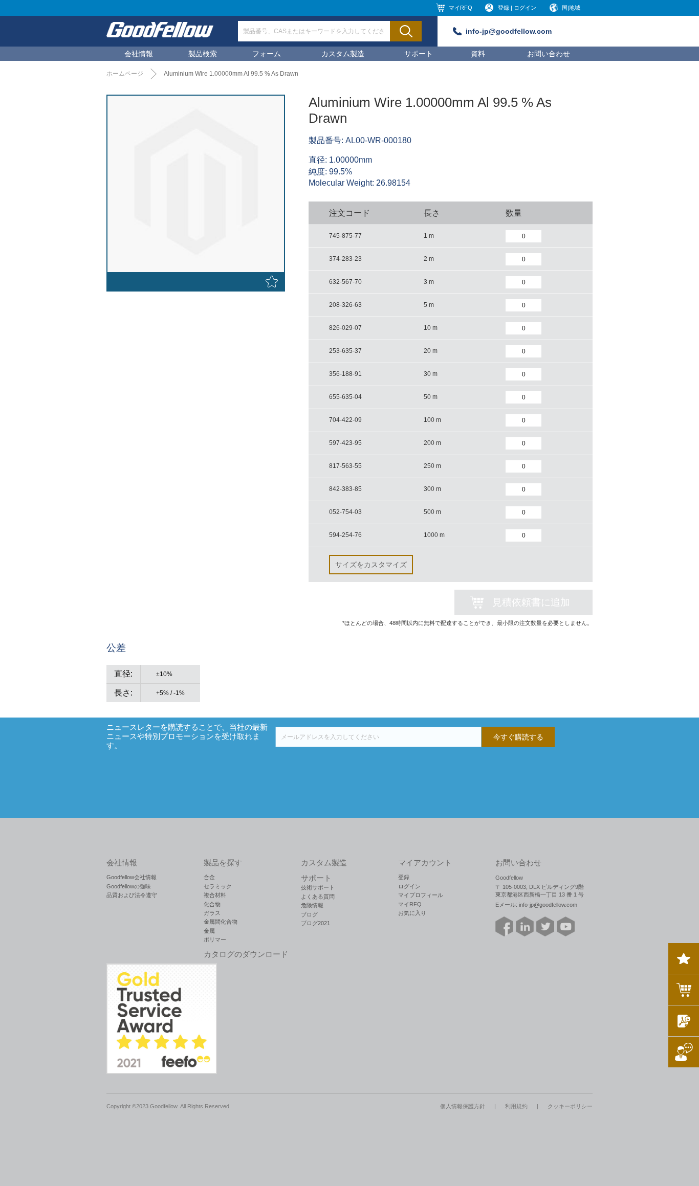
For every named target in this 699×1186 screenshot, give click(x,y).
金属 (209, 931)
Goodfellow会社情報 (131, 877)
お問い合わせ (548, 54)
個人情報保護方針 (462, 1106)
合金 (209, 877)
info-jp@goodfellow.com (509, 31)
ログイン (409, 886)
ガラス (212, 913)
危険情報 (312, 905)
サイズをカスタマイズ (371, 565)
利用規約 (516, 1106)
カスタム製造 (342, 54)
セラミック (218, 886)
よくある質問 (318, 896)
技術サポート (318, 887)
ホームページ (124, 73)
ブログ (309, 914)
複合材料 (215, 895)
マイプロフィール (420, 895)
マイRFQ (460, 8)
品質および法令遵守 (131, 895)
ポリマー (215, 939)
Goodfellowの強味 (128, 886)
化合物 (212, 904)
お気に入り (412, 913)
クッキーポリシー (570, 1106)
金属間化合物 (220, 922)
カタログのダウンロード (246, 954)
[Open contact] (683, 1052)
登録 (403, 877)
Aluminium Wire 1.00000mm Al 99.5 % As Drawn (231, 73)
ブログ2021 (315, 923)
